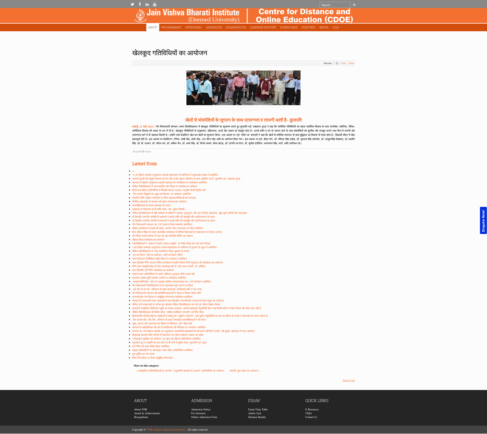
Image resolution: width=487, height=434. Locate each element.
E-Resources (312, 409)
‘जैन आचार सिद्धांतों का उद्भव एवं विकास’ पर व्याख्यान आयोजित (161, 194)
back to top (349, 380)
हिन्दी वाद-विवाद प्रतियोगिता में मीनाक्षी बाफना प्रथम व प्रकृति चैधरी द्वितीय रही (168, 190)
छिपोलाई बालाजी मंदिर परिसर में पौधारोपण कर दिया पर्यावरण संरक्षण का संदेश (168, 335)
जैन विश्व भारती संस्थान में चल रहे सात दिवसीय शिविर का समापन (162, 236)
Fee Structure (198, 413)
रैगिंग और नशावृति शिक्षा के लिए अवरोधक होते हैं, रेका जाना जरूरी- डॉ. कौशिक (168, 266)
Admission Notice (200, 409)
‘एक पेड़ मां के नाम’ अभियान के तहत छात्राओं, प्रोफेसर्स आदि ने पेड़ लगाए (167, 289)
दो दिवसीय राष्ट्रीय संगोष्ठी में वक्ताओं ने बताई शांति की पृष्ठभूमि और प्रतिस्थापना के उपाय (173, 217)
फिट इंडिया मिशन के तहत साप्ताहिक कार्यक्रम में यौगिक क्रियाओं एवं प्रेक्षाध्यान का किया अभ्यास (177, 232)
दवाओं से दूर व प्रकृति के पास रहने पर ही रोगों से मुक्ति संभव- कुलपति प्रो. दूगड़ (169, 342)
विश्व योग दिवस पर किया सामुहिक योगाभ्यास (152, 358)
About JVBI (140, 409)
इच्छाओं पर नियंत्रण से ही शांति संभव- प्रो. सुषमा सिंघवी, (158, 209)
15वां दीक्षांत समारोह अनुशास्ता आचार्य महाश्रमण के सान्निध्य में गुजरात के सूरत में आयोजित (174, 247)
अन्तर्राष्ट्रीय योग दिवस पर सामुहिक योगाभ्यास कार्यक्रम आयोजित (162, 297)
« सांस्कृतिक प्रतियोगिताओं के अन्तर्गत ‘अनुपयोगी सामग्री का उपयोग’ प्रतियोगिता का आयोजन (180, 370)
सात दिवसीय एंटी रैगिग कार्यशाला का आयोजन (153, 270)
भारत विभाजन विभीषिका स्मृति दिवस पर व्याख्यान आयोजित (159, 258)
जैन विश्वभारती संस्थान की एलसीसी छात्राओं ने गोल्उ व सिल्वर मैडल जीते (166, 293)
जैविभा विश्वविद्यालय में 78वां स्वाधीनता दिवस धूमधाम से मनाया (160, 251)
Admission (214, 27)
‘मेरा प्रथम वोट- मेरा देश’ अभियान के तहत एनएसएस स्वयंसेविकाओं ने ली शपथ (169, 319)
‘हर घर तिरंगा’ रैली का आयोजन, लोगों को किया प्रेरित (157, 255)
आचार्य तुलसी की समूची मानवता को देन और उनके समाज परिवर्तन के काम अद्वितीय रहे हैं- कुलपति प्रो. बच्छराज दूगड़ (186, 178)
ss (133, 171)
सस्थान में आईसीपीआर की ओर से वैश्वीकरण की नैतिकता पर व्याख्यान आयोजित (169, 327)
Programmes (171, 27)
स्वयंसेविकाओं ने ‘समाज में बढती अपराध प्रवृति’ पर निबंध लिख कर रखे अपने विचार (171, 243)
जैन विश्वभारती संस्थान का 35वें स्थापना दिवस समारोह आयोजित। (162, 224)
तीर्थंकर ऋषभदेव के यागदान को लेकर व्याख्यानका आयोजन (159, 201)
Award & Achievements (147, 413)
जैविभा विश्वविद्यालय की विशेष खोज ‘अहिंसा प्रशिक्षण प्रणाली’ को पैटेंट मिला (168, 312)
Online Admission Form (204, 417)
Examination (236, 27)
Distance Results (257, 417)
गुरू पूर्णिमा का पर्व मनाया (143, 354)
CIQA (335, 27)
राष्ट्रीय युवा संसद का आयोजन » (244, 370)
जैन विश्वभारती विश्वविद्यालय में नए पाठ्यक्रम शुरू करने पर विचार (162, 285)
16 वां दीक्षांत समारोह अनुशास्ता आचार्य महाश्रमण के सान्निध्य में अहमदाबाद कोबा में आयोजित (175, 175)
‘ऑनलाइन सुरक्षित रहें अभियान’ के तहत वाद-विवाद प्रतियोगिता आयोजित (166, 338)
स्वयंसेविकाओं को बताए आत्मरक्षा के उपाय (151, 205)
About (152, 27)
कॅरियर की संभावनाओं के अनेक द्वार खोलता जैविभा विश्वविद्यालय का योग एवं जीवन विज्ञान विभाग (176, 304)
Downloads (289, 27)
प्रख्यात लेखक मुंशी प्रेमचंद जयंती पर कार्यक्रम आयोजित (159, 277)
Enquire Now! (483, 221)
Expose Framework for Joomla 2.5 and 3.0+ (243, 16)
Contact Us (311, 417)
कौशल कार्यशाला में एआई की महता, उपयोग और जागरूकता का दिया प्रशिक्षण (167, 228)
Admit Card (254, 413)
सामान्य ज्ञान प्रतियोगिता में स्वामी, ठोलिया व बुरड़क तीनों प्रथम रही (163, 274)
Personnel (193, 27)
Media (324, 27)
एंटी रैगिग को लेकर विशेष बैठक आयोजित (150, 346)
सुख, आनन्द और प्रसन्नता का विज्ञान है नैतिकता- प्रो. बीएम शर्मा (162, 323)
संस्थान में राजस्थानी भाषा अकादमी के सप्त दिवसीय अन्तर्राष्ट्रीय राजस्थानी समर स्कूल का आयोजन (178, 300)
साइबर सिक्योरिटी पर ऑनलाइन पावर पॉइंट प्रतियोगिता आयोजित (162, 350)
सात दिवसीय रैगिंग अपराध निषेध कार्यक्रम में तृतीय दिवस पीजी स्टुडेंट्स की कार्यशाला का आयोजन (177, 262)
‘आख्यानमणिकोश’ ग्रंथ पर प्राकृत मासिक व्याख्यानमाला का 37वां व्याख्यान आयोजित (171, 281)
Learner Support (263, 27)
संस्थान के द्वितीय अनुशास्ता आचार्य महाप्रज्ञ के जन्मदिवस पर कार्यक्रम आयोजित (169, 182)
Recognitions (141, 417)
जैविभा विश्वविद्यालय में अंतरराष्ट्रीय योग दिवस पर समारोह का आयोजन (164, 186)
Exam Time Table (258, 409)
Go (354, 5)
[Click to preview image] (243, 87)
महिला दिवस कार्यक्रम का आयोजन (148, 239)
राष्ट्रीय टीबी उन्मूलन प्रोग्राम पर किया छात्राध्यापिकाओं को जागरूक (164, 197)
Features (309, 27)
